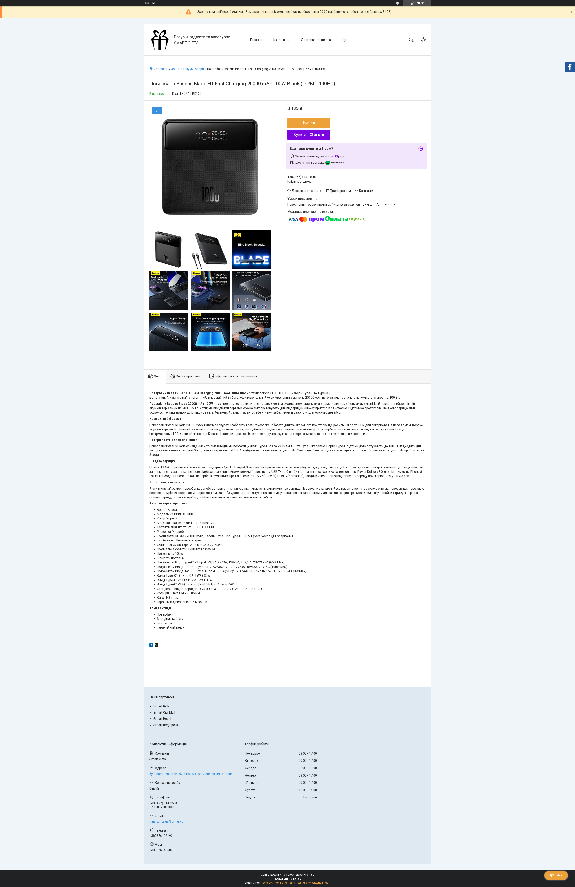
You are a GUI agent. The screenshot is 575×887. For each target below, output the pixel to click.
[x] (156, 646)
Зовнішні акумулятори (187, 69)
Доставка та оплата (316, 40)
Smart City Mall (164, 712)
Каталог (279, 40)
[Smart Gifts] (159, 40)
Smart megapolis (165, 725)
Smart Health (162, 718)
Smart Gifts (161, 706)
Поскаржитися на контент (277, 882)
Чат (559, 875)
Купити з (301, 135)
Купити (309, 123)
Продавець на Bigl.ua (287, 878)
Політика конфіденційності (313, 882)
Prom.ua (309, 874)
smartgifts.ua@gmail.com (167, 821)
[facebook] (151, 646)
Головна (256, 40)
